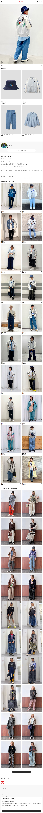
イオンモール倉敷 (9, 145)
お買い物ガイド (3, 788)
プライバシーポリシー (4, 796)
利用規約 (2, 794)
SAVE (21, 810)
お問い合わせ (3, 786)
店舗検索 (2, 790)
